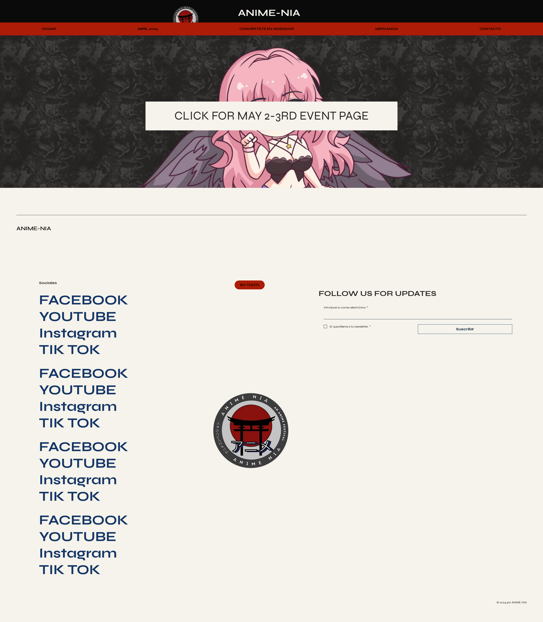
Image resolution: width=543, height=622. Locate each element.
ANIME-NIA (269, 13)
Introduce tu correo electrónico (346, 307)
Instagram (78, 333)
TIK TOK (70, 349)
